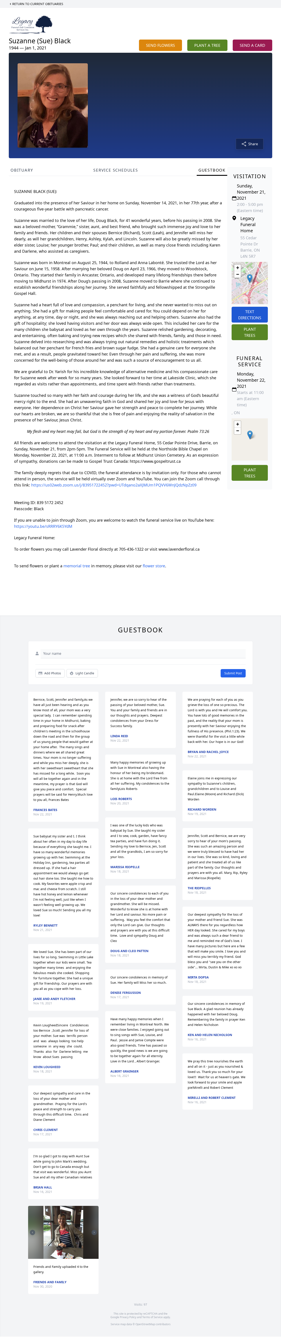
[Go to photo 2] (62, 1256)
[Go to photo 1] (59, 1256)
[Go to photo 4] (67, 1256)
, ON (236, 412)
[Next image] (94, 1232)
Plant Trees (250, 332)
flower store (154, 565)
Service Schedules (115, 170)
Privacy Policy (128, 1317)
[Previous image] (32, 1232)
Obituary (22, 170)
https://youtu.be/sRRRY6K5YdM (43, 526)
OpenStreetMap (145, 1324)
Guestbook (211, 170)
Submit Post (233, 673)
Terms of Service (152, 1317)
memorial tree (76, 565)
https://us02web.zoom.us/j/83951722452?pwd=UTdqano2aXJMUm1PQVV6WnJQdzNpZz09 (113, 485)
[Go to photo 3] (65, 1256)
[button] (249, 278)
